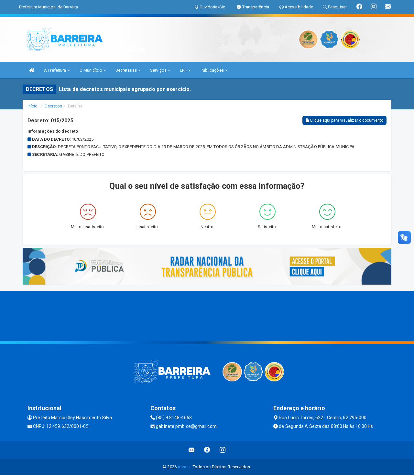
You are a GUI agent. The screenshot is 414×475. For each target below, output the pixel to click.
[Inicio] (32, 70)
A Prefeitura (55, 70)
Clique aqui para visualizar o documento (346, 120)
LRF (184, 70)
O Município (91, 70)
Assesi (184, 466)
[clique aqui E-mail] (191, 450)
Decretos (53, 106)
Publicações (213, 70)
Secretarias (126, 70)
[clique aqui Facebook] (207, 450)
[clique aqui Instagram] (222, 450)
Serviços (159, 70)
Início (32, 106)
